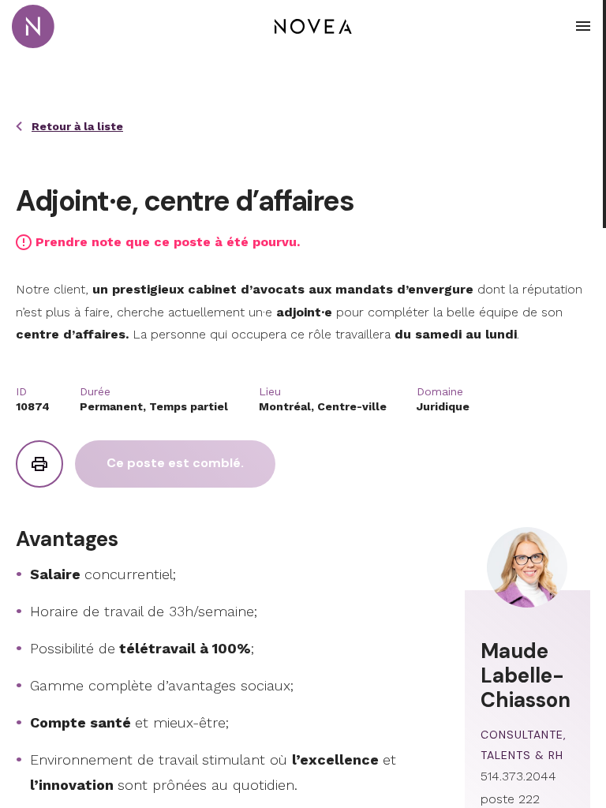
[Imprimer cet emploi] (39, 464)
